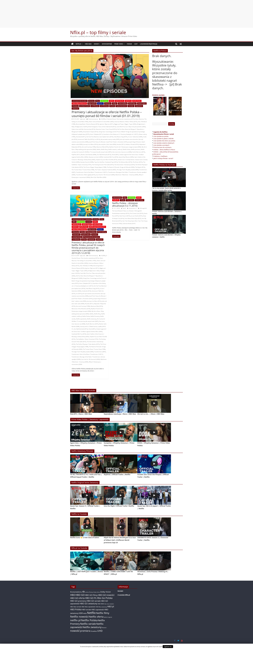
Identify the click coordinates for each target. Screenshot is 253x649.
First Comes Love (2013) (136, 213)
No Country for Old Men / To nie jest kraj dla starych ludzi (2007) (94, 152)
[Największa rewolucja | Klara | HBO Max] (120, 403)
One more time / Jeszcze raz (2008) (122, 152)
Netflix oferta (96, 616)
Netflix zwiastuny (91, 319)
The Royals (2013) (140, 167)
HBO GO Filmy (91, 595)
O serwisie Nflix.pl (124, 595)
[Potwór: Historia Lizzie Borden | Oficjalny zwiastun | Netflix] (169, 224)
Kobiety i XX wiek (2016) (132, 144)
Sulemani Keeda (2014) (129, 223)
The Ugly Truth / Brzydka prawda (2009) (128, 170)
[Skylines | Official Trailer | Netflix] (120, 463)
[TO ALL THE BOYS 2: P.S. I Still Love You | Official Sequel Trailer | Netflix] (87, 463)
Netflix (78, 44)
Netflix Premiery (95, 316)
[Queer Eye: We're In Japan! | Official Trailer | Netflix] (154, 495)
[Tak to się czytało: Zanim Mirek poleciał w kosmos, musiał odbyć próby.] (169, 177)
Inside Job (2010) (86, 291)
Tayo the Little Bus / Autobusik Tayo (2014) (106, 162)
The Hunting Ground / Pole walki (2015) (103, 164)
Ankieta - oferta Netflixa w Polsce (164, 150)
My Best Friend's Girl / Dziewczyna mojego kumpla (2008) (125, 147)
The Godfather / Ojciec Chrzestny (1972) (87, 339)
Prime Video (118, 44)
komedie (88, 222)
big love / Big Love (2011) (106, 124)
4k (83, 591)
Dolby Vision (105, 592)
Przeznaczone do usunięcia (91, 237)
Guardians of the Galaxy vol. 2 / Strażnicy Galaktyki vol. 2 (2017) (120, 134)
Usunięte (130, 106)
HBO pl (110, 606)
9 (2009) (103, 119)
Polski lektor (132, 103)
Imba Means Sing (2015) (120, 137)
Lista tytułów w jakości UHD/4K (163, 138)
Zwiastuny (75, 108)
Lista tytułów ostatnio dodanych (163, 143)
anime (87, 592)
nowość (75, 630)
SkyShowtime (107, 44)
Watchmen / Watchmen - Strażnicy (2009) (126, 175)
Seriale (112, 106)
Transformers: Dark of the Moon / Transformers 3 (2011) (91, 172)
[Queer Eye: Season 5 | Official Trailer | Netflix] (87, 495)
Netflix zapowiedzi (81, 319)
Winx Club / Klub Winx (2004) (98, 177)
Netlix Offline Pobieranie (79, 103)
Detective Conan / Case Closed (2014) (106, 129)
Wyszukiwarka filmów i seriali (163, 134)
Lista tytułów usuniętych (161, 145)
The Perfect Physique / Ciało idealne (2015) (88, 344)
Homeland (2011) (81, 137)
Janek (84, 119)
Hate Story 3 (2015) (124, 216)
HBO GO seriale (94, 601)
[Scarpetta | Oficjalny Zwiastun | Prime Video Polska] (120, 432)
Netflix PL (128, 101)
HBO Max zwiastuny (101, 607)
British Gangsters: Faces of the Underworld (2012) (102, 127)
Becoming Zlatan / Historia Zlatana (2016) (87, 124)
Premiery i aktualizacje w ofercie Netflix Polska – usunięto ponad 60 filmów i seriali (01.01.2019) (107, 114)
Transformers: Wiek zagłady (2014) (85, 175)
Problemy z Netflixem (160, 156)
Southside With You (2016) (111, 157)
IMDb (74, 222)
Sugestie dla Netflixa (160, 132)
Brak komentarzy (93, 119)
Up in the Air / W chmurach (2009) (105, 175)
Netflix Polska (137, 101)
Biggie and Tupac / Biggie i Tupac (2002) (125, 124)
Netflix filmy (104, 149)
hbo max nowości (109, 604)
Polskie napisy (142, 103)
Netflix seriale (88, 623)
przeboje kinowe (84, 106)
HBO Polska (75, 609)
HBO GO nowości (106, 595)
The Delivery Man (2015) (125, 162)
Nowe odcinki (92, 103)
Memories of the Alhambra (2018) (81, 309)
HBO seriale (86, 609)
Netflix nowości (112, 149)
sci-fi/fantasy (94, 106)
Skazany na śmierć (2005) (96, 157)
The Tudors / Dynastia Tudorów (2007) (105, 170)
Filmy (97, 101)
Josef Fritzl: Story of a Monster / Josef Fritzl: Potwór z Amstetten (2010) (108, 142)
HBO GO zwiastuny (88, 603)
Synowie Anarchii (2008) (86, 162)
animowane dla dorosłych (80, 101)
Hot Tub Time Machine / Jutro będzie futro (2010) (99, 137)
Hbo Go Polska (104, 598)
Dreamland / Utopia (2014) (90, 132)
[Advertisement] (126, 14)
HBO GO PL (90, 598)
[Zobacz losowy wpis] (180, 44)
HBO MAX (88, 44)
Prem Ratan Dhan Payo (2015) (133, 218)
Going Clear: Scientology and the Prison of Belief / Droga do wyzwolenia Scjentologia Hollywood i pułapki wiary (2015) (89, 280)
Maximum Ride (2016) (102, 147)
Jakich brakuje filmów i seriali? (163, 158)
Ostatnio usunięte (158, 95)
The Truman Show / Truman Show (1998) (83, 170)
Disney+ (97, 44)
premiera (85, 630)
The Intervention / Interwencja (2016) (124, 164)
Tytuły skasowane (121, 106)
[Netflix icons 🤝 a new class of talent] (87, 526)
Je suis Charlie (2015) (136, 216)
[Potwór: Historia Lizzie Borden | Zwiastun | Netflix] (169, 200)
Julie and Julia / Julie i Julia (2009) (107, 144)
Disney (91, 592)
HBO (72, 594)
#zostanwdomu (76, 592)
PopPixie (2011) (76, 154)
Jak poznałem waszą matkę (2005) (110, 139)
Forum (129, 44)
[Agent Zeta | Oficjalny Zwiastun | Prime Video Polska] (87, 432)
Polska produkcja (91, 232)
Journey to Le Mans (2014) (90, 144)
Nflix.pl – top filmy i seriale (98, 32)
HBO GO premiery (78, 601)
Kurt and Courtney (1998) (89, 147)
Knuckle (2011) (121, 144)
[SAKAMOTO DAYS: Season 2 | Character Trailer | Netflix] (154, 526)
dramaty (91, 101)
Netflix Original (87, 224)
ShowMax (94, 631)
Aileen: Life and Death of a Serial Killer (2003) (101, 121)
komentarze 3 (133, 208)
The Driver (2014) (137, 162)
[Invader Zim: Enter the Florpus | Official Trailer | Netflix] (154, 463)
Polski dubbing (123, 103)
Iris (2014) (97, 139)
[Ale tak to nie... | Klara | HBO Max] (154, 403)
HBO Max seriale (75, 607)
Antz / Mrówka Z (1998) (86, 265)
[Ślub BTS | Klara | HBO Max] (87, 403)
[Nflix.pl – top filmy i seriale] (72, 44)
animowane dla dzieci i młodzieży (82, 219)
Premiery (75, 106)
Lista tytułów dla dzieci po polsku (164, 141)
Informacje (104, 101)
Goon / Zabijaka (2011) (96, 134)
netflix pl (119, 149)
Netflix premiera (135, 149)
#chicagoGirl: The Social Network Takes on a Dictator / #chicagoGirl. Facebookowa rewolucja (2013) (129, 210)
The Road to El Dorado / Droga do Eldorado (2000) (120, 167)
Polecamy (107, 103)
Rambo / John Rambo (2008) (88, 154)
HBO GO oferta (77, 598)
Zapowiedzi (139, 106)
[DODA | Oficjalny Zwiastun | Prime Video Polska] (154, 432)
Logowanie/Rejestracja (148, 44)
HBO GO (80, 594)
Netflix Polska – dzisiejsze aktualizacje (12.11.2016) (125, 204)
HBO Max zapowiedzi (88, 607)
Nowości (100, 103)
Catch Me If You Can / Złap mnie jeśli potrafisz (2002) (131, 127)
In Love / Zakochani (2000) (135, 137)
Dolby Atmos (96, 592)
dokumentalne (117, 197)
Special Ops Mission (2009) (126, 157)
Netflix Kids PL (119, 101)
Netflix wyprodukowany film (97, 227)
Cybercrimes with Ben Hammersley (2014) (83, 129)
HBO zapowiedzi (97, 609)
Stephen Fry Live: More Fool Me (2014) (106, 159)
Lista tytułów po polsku (161, 136)
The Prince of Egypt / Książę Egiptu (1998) (94, 167)
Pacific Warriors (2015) (138, 152)
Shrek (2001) (115, 154)
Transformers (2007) (100, 352)
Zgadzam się (167, 646)
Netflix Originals (108, 617)
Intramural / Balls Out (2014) (86, 139)
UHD (99, 630)
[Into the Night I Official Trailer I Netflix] (120, 495)
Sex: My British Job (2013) (104, 154)
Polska (114, 103)
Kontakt (120, 591)
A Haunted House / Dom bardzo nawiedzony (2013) (120, 119)
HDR (81, 613)
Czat (136, 44)
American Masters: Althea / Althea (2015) (125, 121)
